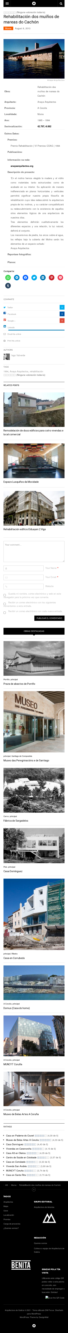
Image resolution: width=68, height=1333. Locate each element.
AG (34, 1325)
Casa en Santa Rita (16, 1175)
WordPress (36, 1313)
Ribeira (14, 953)
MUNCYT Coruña (12, 1064)
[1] (4, 13)
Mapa (5, 1206)
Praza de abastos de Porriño (19, 683)
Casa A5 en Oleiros (16, 1153)
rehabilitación (36, 371)
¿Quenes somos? (11, 1228)
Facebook (12, 314)
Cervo (6, 816)
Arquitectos (8, 1201)
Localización (8, 1214)
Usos (5, 1210)
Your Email (50, 577)
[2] (7, 13)
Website (49, 586)
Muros (8, 28)
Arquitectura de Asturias (44, 1207)
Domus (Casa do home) (16, 1008)
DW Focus (34, 3)
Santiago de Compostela (22, 756)
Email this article (14, 334)
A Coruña (7, 1003)
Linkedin (11, 327)
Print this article (13, 340)
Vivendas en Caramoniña (18, 1148)
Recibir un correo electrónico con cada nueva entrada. (35, 611)
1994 (5, 371)
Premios (6, 1219)
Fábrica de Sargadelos (15, 820)
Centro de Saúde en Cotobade (21, 1157)
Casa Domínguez (12, 871)
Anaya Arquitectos (19, 371)
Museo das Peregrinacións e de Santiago (26, 760)
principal (14, 679)
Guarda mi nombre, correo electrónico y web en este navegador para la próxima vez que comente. (32, 595)
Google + (11, 320)
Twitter (10, 307)
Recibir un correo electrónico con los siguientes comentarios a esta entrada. (29, 604)
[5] (14, 13)
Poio (5, 866)
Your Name (50, 568)
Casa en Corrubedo (14, 958)
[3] (9, 13)
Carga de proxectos (11, 1223)
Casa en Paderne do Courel (20, 1135)
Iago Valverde (18, 355)
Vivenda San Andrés (16, 1166)
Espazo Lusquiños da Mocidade (21, 481)
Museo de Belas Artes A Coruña (21, 1114)
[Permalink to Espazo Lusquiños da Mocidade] (34, 461)
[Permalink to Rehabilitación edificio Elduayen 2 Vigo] (34, 508)
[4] (12, 13)
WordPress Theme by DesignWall (34, 1317)
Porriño (6, 679)
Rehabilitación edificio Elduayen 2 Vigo (24, 529)
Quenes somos (40, 1243)
